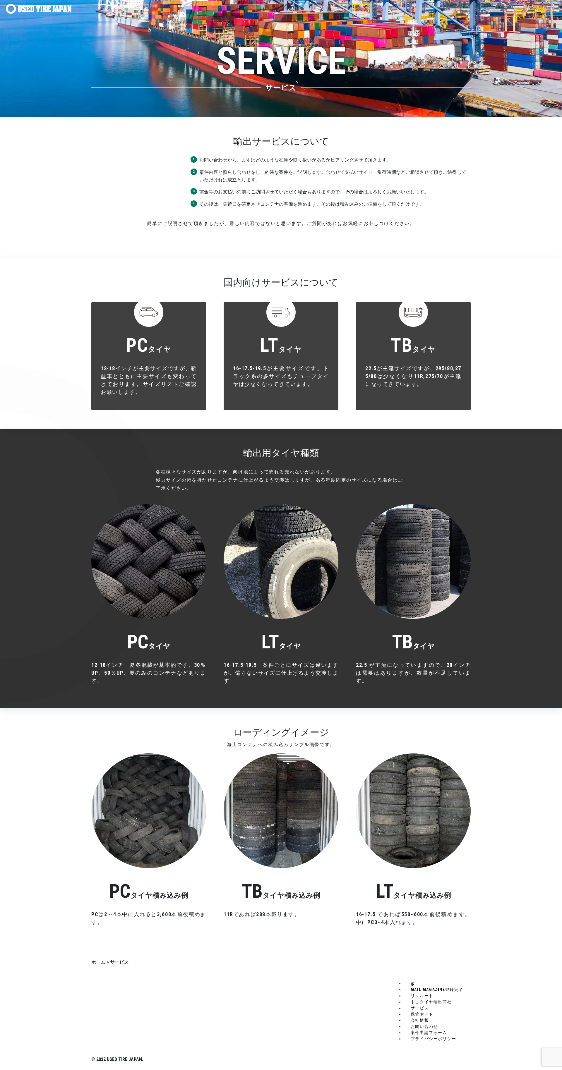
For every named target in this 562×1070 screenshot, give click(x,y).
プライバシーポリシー (433, 1038)
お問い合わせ (424, 1026)
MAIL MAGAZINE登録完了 (437, 989)
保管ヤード (422, 1014)
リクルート (422, 995)
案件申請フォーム (429, 1032)
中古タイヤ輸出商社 (431, 1001)
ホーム (98, 962)
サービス (420, 1008)
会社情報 (420, 1020)
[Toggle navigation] (550, 9)
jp (413, 983)
